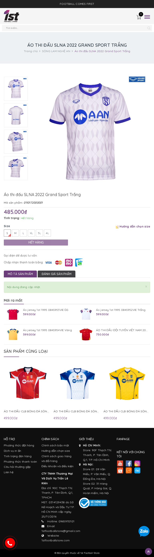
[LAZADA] (128, 470)
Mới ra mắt (13, 300)
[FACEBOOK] (128, 463)
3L (39, 233)
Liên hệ (8, 472)
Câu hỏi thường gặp (17, 467)
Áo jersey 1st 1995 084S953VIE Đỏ (45, 310)
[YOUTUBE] (120, 463)
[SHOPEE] (120, 470)
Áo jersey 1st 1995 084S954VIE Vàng (47, 330)
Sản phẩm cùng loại (26, 351)
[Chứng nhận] (93, 503)
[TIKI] (137, 470)
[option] (16, 89)
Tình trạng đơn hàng (17, 456)
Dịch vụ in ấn (12, 451)
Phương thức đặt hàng (19, 445)
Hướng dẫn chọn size (56, 451)
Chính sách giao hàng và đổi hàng (57, 458)
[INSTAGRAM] (137, 463)
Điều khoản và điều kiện (58, 466)
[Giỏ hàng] (139, 17)
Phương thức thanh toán (20, 461)
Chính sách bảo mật (55, 445)
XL (31, 233)
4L (47, 233)
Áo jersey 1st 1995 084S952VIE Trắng (120, 310)
